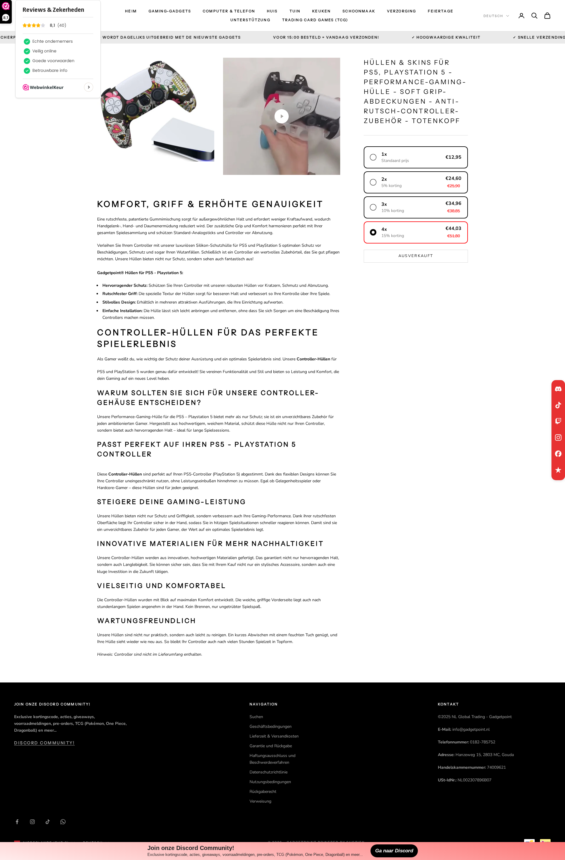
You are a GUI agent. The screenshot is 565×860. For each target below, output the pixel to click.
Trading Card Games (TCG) (315, 20)
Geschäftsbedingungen (271, 726)
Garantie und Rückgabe (271, 746)
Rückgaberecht (263, 791)
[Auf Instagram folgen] (32, 822)
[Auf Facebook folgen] (17, 822)
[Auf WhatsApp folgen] (63, 822)
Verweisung (260, 801)
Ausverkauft (415, 256)
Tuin (295, 11)
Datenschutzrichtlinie (269, 772)
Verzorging (401, 11)
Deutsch (493, 16)
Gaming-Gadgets (170, 11)
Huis (272, 11)
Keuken (321, 11)
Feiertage (440, 11)
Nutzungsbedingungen (270, 782)
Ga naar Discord (394, 851)
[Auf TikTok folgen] (48, 822)
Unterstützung (250, 20)
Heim (131, 11)
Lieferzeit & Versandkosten (274, 736)
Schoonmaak (359, 11)
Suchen (256, 717)
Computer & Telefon (229, 11)
